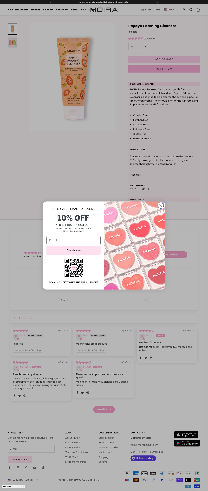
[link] (73, 268)
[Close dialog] (161, 205)
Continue (73, 250)
